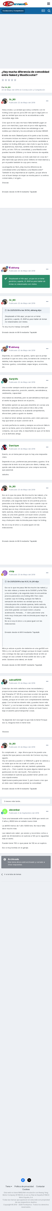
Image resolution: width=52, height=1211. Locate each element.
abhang (34, 310)
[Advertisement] (26, 41)
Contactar (40, 1186)
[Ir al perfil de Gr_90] (4, 101)
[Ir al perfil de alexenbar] (4, 811)
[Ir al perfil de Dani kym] (4, 447)
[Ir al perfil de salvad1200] (4, 681)
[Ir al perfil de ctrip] (4, 573)
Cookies (26, 1189)
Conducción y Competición (33, 90)
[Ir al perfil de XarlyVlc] (4, 380)
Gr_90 (32, 581)
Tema (8, 1186)
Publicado (22, 102)
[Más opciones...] (47, 101)
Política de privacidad (24, 1186)
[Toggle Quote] (6, 310)
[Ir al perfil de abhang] (4, 269)
